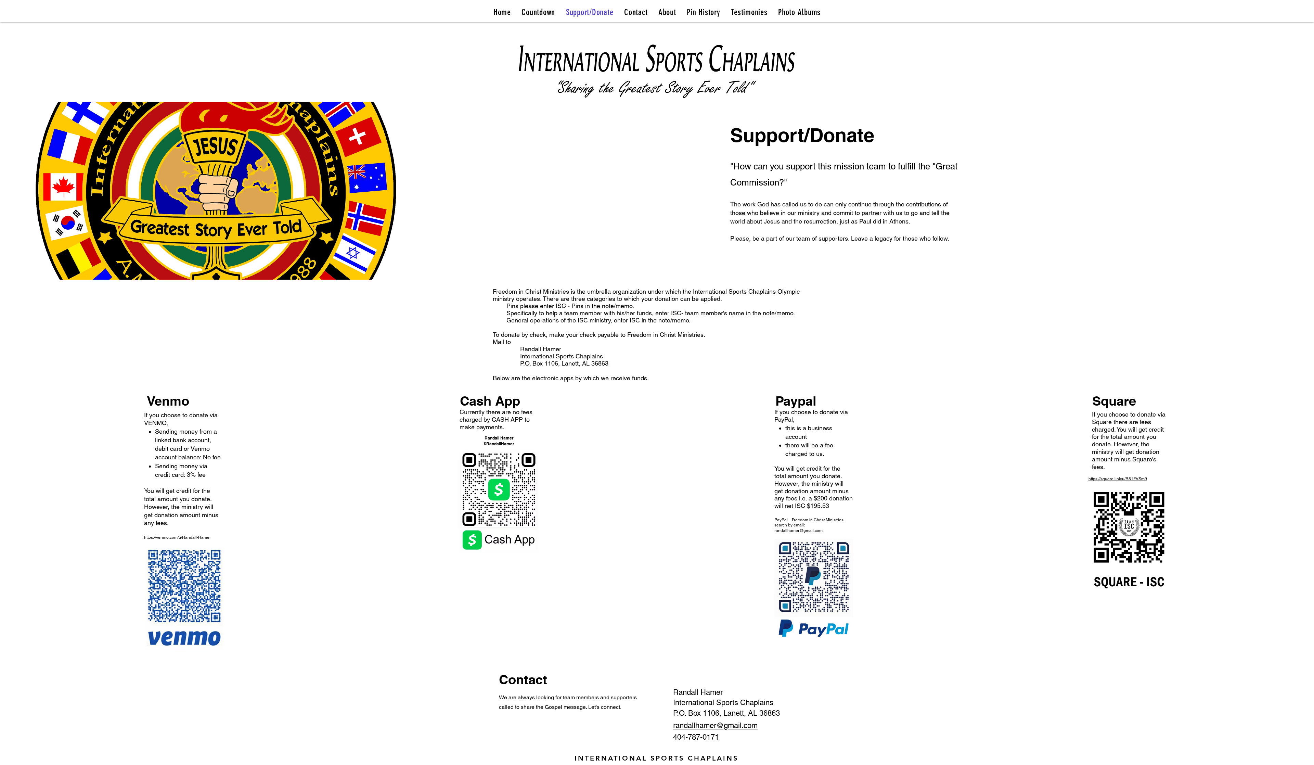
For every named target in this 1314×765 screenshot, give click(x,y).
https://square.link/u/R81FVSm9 (1117, 478)
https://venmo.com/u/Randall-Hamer (177, 537)
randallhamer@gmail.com (798, 530)
